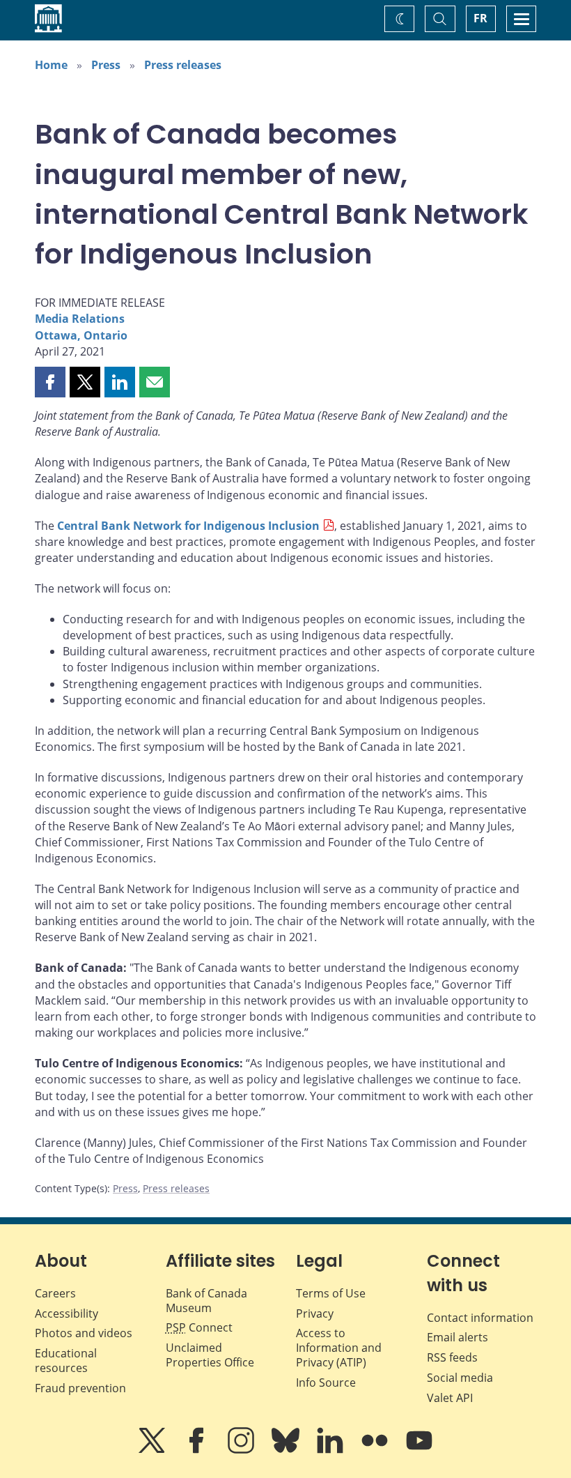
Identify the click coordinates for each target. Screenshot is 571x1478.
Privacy (315, 1313)
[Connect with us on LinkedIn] (331, 1450)
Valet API (450, 1397)
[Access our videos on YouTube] (419, 1450)
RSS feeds (452, 1357)
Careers (55, 1293)
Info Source (326, 1382)
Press (105, 65)
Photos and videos (83, 1333)
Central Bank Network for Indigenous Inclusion (188, 525)
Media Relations (80, 318)
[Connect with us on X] (153, 1450)
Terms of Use (331, 1293)
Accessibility (66, 1313)
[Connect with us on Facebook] (197, 1450)
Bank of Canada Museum (206, 1301)
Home (51, 65)
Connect (199, 1327)
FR (480, 18)
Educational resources (66, 1361)
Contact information (480, 1317)
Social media (460, 1377)
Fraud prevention (80, 1388)
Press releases (182, 65)
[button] (50, 382)
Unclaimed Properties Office (210, 1355)
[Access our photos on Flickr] (376, 1450)
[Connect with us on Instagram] (242, 1450)
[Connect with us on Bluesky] (287, 1450)
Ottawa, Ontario (81, 335)
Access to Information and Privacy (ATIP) (339, 1347)
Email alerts (457, 1337)
